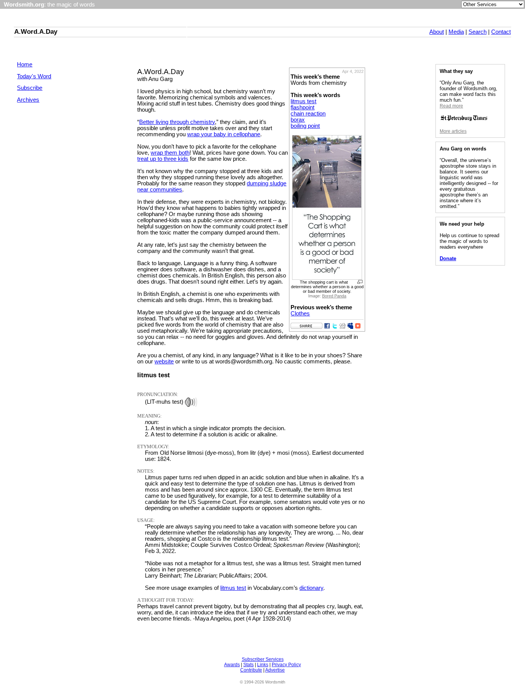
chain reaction (308, 114)
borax (298, 120)
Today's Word (34, 76)
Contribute (251, 670)
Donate (448, 258)
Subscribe (29, 88)
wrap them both (170, 153)
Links (262, 664)
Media (456, 32)
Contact (501, 32)
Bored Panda (334, 296)
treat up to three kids (162, 159)
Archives (28, 100)
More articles (453, 131)
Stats (248, 664)
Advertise (275, 670)
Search (478, 32)
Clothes (300, 313)
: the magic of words (49, 5)
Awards (232, 664)
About (436, 32)
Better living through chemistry (177, 122)
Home (24, 64)
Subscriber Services (263, 659)
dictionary (311, 588)
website (164, 361)
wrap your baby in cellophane (223, 134)
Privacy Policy (286, 664)
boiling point (305, 126)
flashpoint (302, 107)
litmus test (303, 101)
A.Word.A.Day (35, 31)
